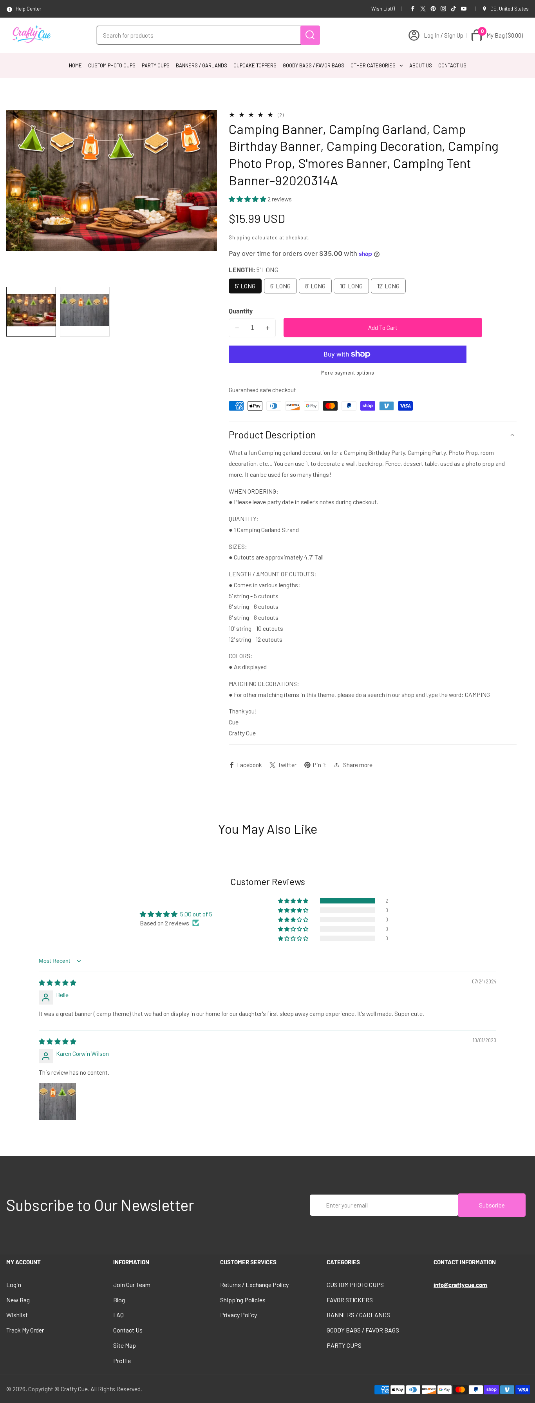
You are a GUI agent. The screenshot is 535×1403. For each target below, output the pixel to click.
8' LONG (315, 286)
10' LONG (351, 286)
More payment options (347, 373)
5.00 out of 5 (196, 914)
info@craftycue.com (460, 1284)
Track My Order (25, 1330)
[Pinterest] (433, 8)
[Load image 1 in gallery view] (31, 312)
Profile (122, 1360)
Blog (119, 1299)
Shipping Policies (243, 1299)
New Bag (18, 1299)
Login (13, 1284)
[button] (248, 199)
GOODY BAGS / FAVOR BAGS (363, 1330)
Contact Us (128, 1330)
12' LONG (388, 286)
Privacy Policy (238, 1314)
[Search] (310, 35)
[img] (57, 982)
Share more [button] (357, 764)
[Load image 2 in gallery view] (85, 312)
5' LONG (245, 286)
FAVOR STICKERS (350, 1299)
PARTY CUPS (344, 1345)
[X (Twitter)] (423, 8)
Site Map (124, 1345)
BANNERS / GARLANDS (358, 1314)
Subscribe (492, 1205)
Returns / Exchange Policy (254, 1284)
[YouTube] (464, 8)
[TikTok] (453, 8)
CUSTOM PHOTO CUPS (355, 1284)
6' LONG (280, 286)
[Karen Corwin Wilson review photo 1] (57, 1102)
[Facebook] (413, 8)
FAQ (118, 1314)
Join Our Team (131, 1284)
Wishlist (17, 1314)
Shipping (239, 237)
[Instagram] (443, 8)
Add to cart (383, 327)
